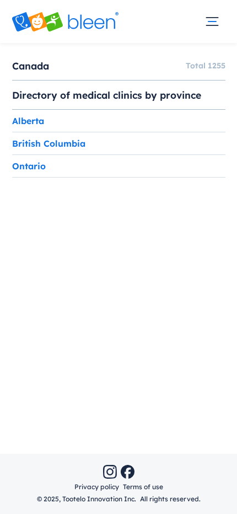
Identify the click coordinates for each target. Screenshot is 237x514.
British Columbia (48, 143)
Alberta (28, 120)
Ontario (29, 166)
